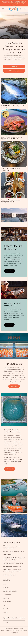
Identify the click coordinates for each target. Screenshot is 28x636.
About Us (5, 612)
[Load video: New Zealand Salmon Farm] (14, 215)
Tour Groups (6, 598)
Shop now (14, 66)
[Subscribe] (23, 622)
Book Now (9, 325)
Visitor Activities (7, 601)
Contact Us (6, 609)
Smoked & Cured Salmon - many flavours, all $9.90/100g (11, 138)
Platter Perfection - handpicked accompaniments (11, 201)
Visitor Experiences (14, 71)
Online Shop (6, 587)
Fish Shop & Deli (7, 594)
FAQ (4, 605)
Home (4, 584)
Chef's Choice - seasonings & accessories (10, 169)
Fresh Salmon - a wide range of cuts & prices (13, 106)
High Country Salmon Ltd (13, 628)
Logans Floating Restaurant (10, 591)
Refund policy (8, 630)
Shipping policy (15, 632)
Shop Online (14, 386)
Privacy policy (16, 630)
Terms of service (23, 630)
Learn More (10, 271)
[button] (3, 9)
